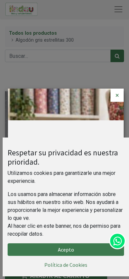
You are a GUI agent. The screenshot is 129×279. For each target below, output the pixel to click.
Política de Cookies (65, 264)
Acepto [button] (66, 249)
